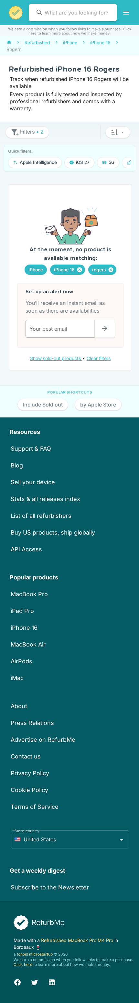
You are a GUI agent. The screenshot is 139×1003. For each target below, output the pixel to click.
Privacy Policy (30, 773)
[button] (117, 132)
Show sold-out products (56, 358)
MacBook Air (28, 644)
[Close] (79, 270)
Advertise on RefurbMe (43, 739)
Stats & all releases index (45, 499)
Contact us (26, 756)
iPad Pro (22, 610)
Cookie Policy (29, 790)
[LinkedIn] (52, 981)
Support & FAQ (31, 448)
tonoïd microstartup (35, 954)
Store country (27, 830)
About (19, 706)
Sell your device (33, 482)
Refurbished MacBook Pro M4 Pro (77, 940)
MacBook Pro (29, 594)
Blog (17, 465)
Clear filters (99, 358)
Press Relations (32, 722)
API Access (26, 549)
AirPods (21, 661)
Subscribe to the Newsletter (50, 887)
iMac (17, 678)
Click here (23, 964)
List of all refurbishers (41, 515)
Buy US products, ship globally (53, 532)
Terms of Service (35, 806)
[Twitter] (34, 981)
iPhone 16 (24, 627)
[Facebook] (17, 981)
